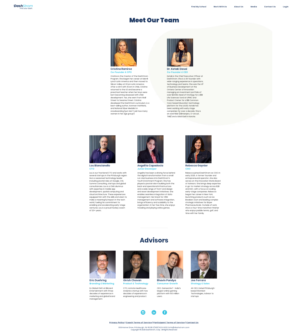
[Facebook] (164, 312)
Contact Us (192, 322)
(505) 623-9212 (160, 327)
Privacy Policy (116, 322)
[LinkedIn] (153, 312)
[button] (237, 6)
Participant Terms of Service (169, 322)
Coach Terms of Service (139, 322)
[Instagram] (143, 312)
